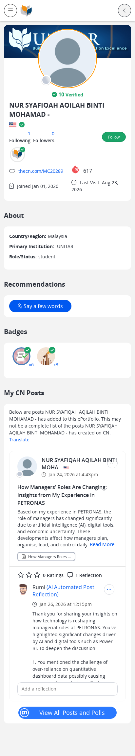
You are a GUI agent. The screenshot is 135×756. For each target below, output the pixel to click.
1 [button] (29, 133)
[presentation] (46, 80)
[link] (26, 10)
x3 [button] (55, 364)
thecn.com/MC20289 (40, 171)
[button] (10, 10)
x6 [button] (31, 364)
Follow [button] (114, 137)
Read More (102, 544)
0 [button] (53, 133)
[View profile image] (67, 58)
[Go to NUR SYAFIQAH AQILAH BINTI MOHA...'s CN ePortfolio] (27, 466)
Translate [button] (19, 439)
